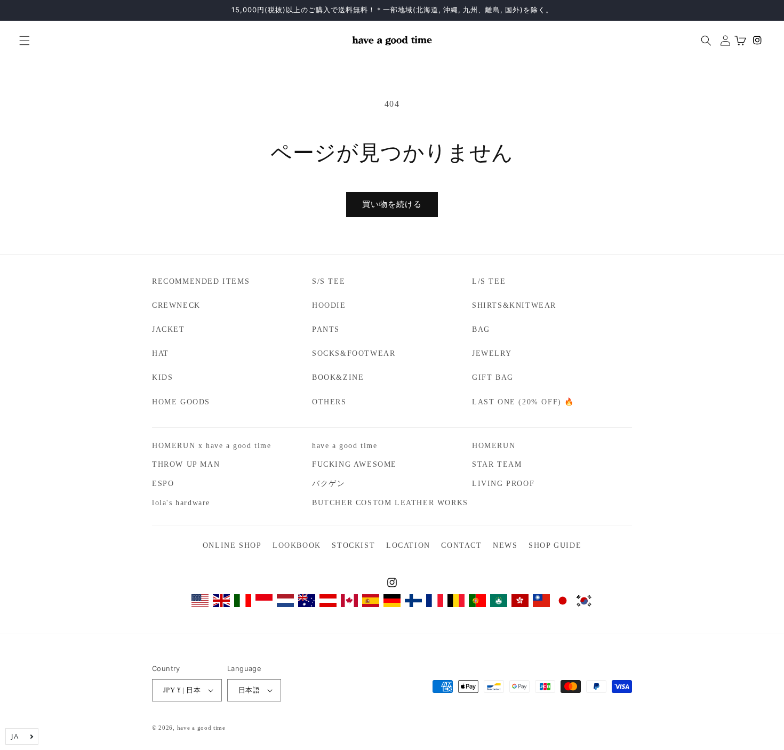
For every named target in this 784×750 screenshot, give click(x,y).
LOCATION (408, 545)
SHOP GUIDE (555, 545)
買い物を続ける (392, 204)
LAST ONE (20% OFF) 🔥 (523, 402)
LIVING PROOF (503, 484)
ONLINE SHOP (232, 545)
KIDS (162, 377)
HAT (160, 353)
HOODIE (329, 305)
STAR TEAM (497, 464)
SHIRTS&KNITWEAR (514, 305)
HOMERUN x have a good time (211, 446)
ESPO (163, 484)
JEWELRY (491, 353)
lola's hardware (181, 503)
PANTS (326, 329)
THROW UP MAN (186, 464)
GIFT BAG (493, 377)
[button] (20, 40)
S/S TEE (328, 281)
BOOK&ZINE (338, 377)
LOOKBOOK (297, 545)
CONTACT (461, 545)
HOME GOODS (181, 402)
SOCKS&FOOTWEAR (353, 353)
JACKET (168, 329)
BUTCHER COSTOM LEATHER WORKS (390, 503)
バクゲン (328, 484)
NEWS (505, 545)
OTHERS (329, 402)
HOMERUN (493, 446)
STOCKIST (353, 545)
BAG (481, 329)
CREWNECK (176, 305)
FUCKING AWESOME (354, 464)
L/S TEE (489, 281)
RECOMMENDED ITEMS (201, 281)
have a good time (345, 446)
